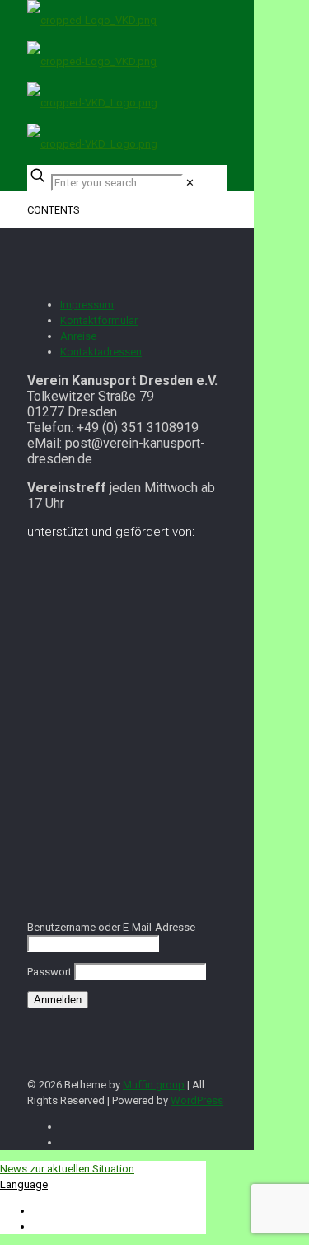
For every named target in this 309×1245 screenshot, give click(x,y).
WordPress (197, 1100)
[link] (189, 182)
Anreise (78, 336)
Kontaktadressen (101, 351)
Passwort (49, 971)
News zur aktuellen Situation (67, 1169)
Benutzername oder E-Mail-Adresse (111, 927)
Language (24, 1184)
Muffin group (154, 1084)
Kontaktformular (99, 320)
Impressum (87, 304)
